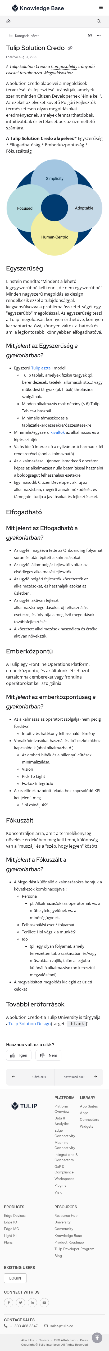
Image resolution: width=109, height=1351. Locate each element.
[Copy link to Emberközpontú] (61, 652)
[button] (30, 1077)
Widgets (86, 1126)
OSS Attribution (64, 1340)
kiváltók (58, 432)
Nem (53, 1055)
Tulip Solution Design (29, 1024)
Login (15, 1278)
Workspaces (64, 1179)
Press (84, 1340)
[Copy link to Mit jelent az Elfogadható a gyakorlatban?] (51, 538)
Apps (84, 1113)
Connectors (89, 1119)
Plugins (60, 1185)
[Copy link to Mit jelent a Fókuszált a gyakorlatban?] (51, 869)
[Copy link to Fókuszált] (41, 821)
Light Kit (11, 1235)
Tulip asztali (42, 367)
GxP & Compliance (64, 1169)
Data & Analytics (62, 1121)
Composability (64, 66)
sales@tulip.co (61, 1326)
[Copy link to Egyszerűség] (51, 269)
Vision (59, 1192)
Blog (58, 1256)
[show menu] (101, 8)
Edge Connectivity (64, 1133)
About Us (27, 1340)
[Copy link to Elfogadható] (50, 512)
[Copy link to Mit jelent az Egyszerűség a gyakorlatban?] (51, 355)
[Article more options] (99, 36)
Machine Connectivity (64, 1145)
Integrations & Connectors (66, 1157)
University (62, 1222)
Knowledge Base (68, 1235)
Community (63, 1229)
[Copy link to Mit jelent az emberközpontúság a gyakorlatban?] (51, 707)
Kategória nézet (26, 36)
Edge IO (10, 1222)
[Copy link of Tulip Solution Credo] (70, 48)
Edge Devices (15, 1215)
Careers (44, 1340)
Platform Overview (62, 1109)
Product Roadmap (69, 1242)
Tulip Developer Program (74, 1249)
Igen (23, 1055)
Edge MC (11, 1229)
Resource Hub (66, 1215)
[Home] (38, 8)
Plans (8, 1242)
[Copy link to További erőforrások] (73, 1005)
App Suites (89, 1106)
